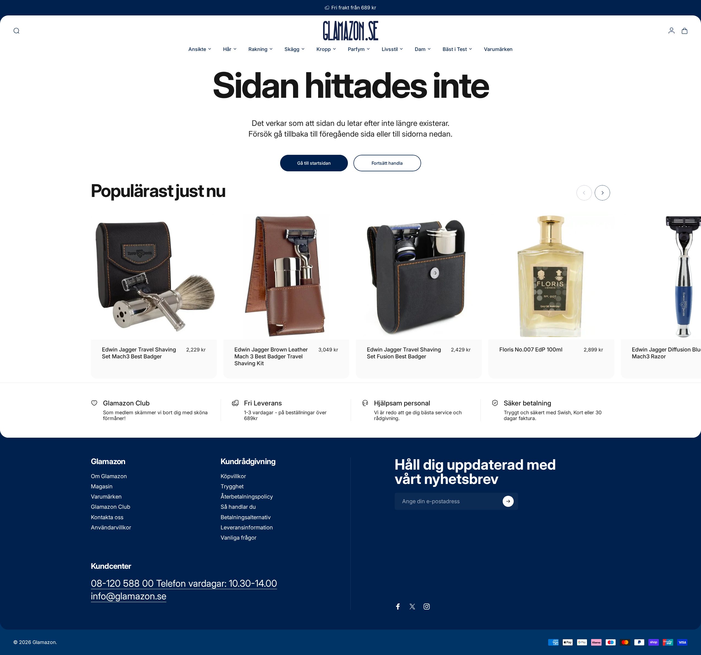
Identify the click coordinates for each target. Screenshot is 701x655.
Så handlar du (238, 507)
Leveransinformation (247, 527)
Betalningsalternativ (246, 517)
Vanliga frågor (238, 537)
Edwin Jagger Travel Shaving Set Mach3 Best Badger (139, 353)
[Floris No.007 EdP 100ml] (551, 277)
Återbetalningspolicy (247, 496)
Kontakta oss (107, 517)
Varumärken (106, 496)
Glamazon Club (110, 507)
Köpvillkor (233, 476)
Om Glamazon (109, 476)
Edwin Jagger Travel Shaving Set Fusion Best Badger (404, 353)
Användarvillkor (111, 527)
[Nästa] (602, 193)
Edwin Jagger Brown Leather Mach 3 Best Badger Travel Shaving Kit (271, 356)
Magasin (102, 486)
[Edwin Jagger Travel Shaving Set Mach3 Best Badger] (154, 277)
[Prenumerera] (508, 501)
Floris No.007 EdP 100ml (530, 349)
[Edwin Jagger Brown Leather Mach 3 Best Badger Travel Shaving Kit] (286, 277)
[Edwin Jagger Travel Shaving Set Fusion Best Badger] (419, 277)
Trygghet (232, 486)
